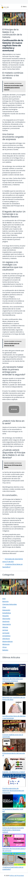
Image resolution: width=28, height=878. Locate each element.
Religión (5, 650)
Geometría (6, 624)
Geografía (6, 619)
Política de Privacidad (16, 875)
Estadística (6, 613)
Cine (4, 607)
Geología (5, 621)
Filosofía (5, 616)
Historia (5, 627)
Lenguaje (5, 633)
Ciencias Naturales (9, 604)
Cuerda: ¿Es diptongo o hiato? (13, 772)
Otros (4, 647)
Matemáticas (7, 641)
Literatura (6, 639)
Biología (5, 601)
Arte (4, 599)
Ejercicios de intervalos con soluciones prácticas (12, 680)
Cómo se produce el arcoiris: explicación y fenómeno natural (13, 830)
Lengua (5, 630)
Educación (6, 610)
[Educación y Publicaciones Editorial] (5, 6)
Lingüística (6, 636)
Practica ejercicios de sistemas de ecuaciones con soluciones (13, 790)
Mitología (5, 644)
